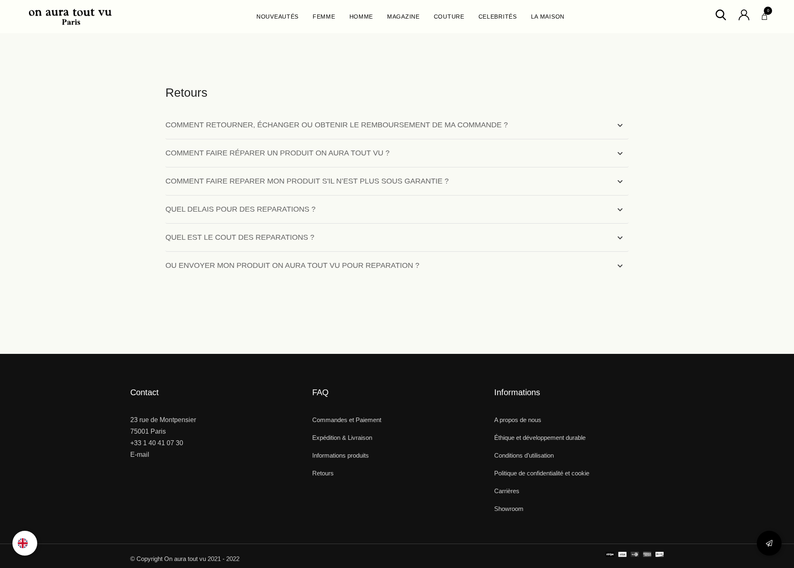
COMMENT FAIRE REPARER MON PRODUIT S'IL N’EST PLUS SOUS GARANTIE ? (307, 181)
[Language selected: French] (24, 543)
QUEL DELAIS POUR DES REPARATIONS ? (240, 209)
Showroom (509, 508)
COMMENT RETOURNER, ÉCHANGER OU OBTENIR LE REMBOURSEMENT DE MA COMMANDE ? (336, 125)
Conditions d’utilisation (524, 455)
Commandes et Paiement (346, 419)
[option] (25, 543)
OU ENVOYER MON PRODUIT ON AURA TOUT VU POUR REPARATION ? (292, 265)
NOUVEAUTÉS (277, 16)
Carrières (506, 490)
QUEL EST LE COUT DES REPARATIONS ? (239, 237)
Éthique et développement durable (540, 437)
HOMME (361, 16)
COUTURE (449, 16)
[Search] (720, 14)
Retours (323, 473)
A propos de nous (517, 419)
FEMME (324, 16)
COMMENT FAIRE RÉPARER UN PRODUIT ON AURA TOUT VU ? (277, 153)
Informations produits (340, 455)
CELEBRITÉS (497, 16)
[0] (764, 14)
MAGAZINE (403, 16)
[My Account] (744, 14)
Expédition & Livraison (342, 437)
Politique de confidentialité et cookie (541, 473)
